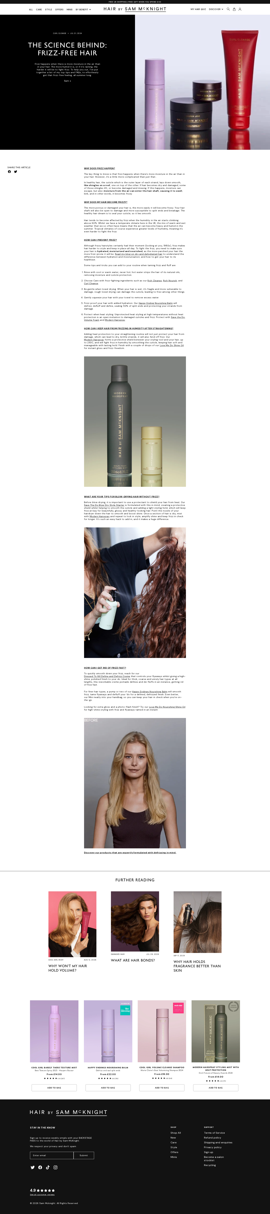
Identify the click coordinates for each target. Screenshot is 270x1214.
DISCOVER (215, 9)
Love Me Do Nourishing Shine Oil (167, 706)
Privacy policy (213, 1147)
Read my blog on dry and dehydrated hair (138, 254)
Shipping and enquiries (218, 1142)
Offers (59, 9)
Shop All (176, 1132)
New (173, 1137)
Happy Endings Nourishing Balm (149, 691)
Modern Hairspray (115, 320)
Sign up (208, 1152)
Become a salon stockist (214, 1158)
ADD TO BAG (54, 1088)
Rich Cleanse (155, 280)
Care (39, 9)
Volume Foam (91, 320)
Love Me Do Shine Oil (172, 345)
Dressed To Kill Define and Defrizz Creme (107, 676)
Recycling (210, 1165)
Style (48, 9)
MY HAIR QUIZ (198, 9)
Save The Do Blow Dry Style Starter (104, 505)
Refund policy (212, 1137)
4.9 (33, 1190)
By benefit (82, 9)
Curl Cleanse (91, 283)
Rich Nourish (170, 280)
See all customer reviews (42, 1195)
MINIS (70, 9)
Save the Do (178, 317)
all (31, 9)
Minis (174, 1157)
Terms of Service (214, 1132)
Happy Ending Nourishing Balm (156, 303)
